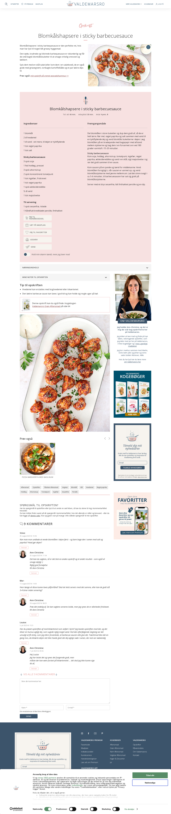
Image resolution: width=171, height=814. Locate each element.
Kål (81, 487)
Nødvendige (150, 783)
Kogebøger (148, 4)
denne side (35, 515)
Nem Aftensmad (116, 752)
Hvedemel (89, 487)
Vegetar (65, 487)
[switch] (72, 809)
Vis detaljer (129, 809)
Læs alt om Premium (89, 762)
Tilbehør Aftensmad (51, 487)
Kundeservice (86, 755)
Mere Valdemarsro (133, 4)
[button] (105, 438)
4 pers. (104, 114)
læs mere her (142, 477)
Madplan (39, 4)
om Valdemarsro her (132, 362)
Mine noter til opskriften (35, 277)
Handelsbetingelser (89, 759)
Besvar (24, 547)
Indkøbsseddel (87, 752)
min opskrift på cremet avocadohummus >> (49, 75)
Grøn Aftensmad (116, 748)
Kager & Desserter (117, 759)
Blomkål (74, 487)
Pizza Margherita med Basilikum (37, 477)
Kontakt (136, 755)
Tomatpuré (46, 492)
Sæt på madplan (37, 225)
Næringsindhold (30, 267)
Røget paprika (102, 487)
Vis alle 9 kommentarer (39, 674)
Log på (160, 4)
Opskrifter (15, 4)
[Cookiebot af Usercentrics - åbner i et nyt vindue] (16, 809)
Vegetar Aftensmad (117, 755)
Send (33, 247)
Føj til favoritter (38, 232)
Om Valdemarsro (140, 752)
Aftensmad (25, 487)
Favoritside (85, 745)
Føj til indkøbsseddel (36, 218)
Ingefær (56, 492)
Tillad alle (150, 775)
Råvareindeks (138, 748)
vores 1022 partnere (47, 778)
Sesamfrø (65, 492)
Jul (111, 762)
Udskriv (34, 239)
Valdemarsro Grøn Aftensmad (46, 306)
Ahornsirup (34, 492)
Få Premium (28, 4)
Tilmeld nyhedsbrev (132, 468)
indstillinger (77, 785)
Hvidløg (24, 492)
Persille (74, 492)
